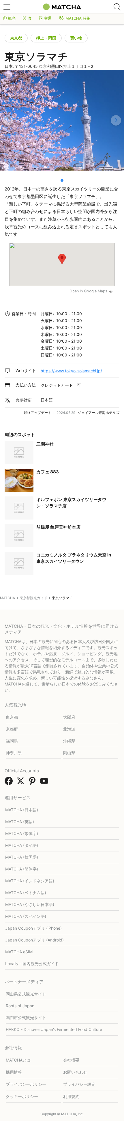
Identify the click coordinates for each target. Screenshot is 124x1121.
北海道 (69, 728)
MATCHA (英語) (19, 821)
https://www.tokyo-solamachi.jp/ (71, 370)
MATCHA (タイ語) (21, 845)
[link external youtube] (45, 783)
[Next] (116, 120)
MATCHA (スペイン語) (25, 916)
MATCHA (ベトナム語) (25, 892)
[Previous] (8, 120)
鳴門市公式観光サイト (26, 1017)
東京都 (16, 38)
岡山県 (69, 752)
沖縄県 (69, 740)
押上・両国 (46, 38)
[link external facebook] (10, 783)
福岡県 (12, 740)
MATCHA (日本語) (21, 809)
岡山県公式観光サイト (26, 993)
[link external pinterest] (33, 783)
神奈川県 (14, 752)
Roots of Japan (20, 1005)
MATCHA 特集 (77, 18)
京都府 (12, 728)
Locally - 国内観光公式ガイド (32, 963)
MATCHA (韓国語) (21, 857)
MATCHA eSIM (19, 951)
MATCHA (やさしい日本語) (29, 904)
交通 (48, 18)
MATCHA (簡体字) (21, 868)
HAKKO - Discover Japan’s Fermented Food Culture (54, 1029)
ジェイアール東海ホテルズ (98, 412)
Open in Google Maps (88, 291)
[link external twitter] (21, 783)
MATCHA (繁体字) (21, 833)
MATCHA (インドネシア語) (29, 880)
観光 (12, 18)
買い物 (76, 38)
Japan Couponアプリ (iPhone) (33, 928)
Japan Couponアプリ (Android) (34, 939)
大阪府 (69, 717)
